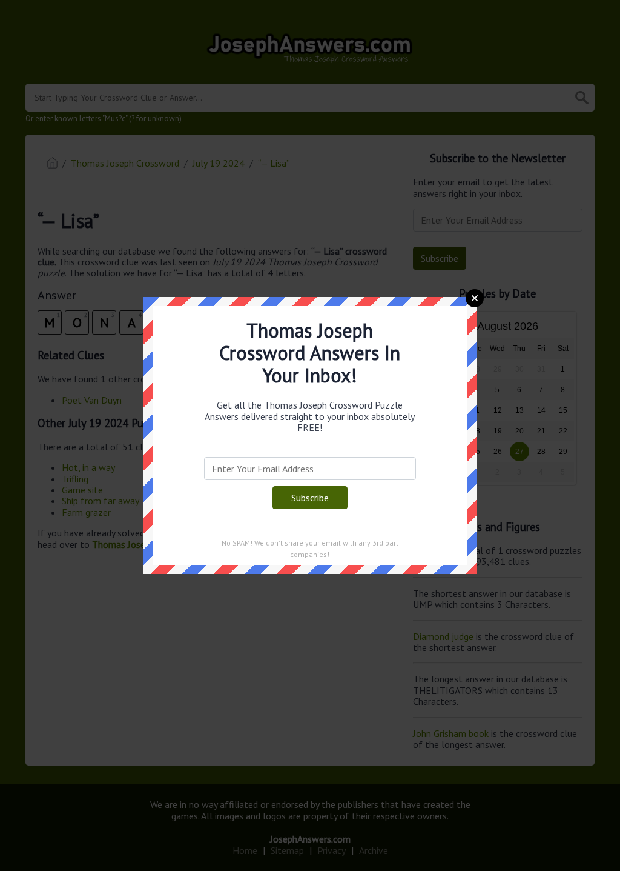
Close (475, 298)
